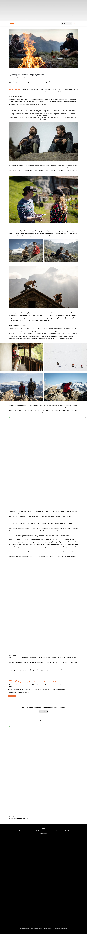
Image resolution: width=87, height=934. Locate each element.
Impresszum (27, 830)
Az (58, 87)
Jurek (14, 89)
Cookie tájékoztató (43, 833)
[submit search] (70, 23)
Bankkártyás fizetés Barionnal (66, 830)
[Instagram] (43, 828)
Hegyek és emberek (48, 87)
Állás (16, 830)
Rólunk (20, 830)
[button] (40, 711)
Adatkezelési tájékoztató (37, 830)
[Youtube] (48, 828)
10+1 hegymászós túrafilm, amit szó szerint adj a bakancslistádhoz (29, 87)
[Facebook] (39, 828)
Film (9, 72)
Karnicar (18, 89)
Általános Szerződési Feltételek (51, 830)
